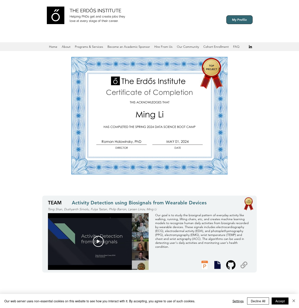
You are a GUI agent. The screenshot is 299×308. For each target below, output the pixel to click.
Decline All (258, 301)
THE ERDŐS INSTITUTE (95, 10)
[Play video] (98, 241)
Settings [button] (238, 301)
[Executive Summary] (217, 265)
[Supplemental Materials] (244, 265)
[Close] (293, 300)
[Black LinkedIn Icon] (250, 46)
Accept (280, 301)
